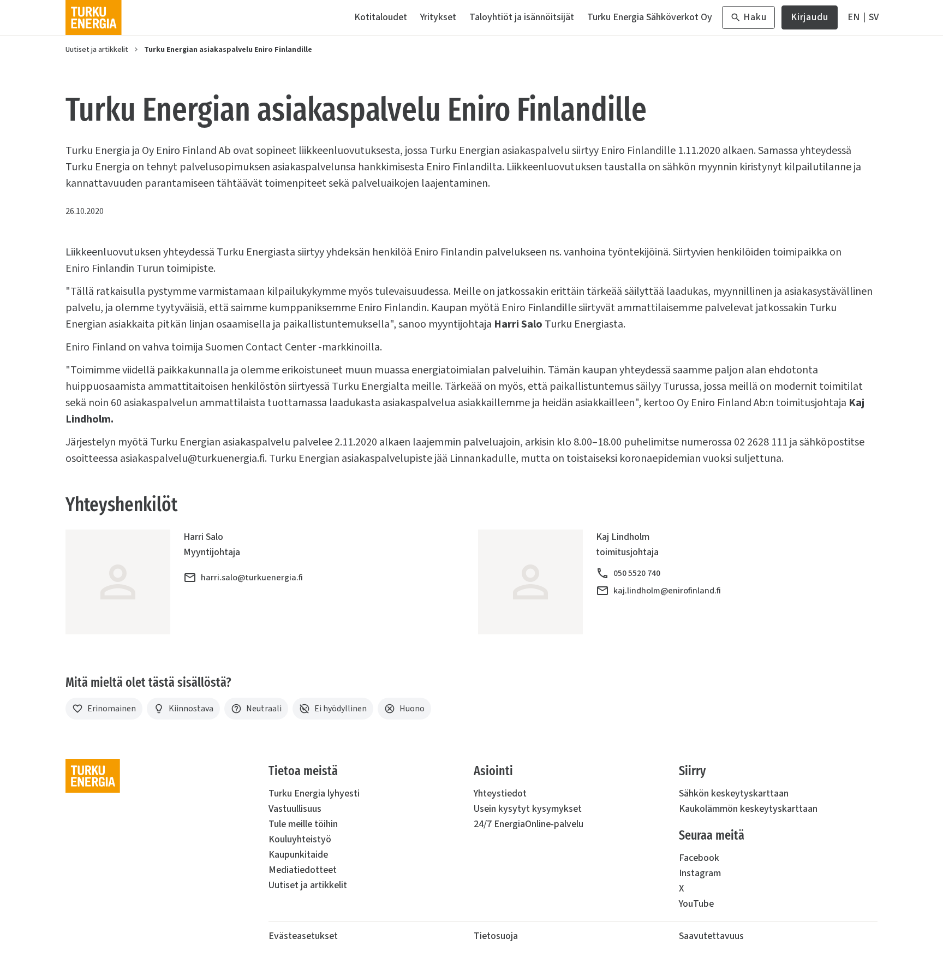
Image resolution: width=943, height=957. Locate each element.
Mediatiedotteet (302, 870)
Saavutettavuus (711, 936)
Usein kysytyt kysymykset (528, 809)
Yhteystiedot (500, 793)
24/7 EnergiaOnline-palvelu (528, 824)
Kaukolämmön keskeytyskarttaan (748, 809)
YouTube (696, 904)
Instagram (700, 873)
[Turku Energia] (93, 17)
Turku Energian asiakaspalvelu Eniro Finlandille (228, 49)
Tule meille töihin (303, 824)
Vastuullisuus (294, 809)
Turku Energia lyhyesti (314, 793)
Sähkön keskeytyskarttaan (734, 793)
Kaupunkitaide (298, 854)
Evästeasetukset (303, 936)
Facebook (699, 858)
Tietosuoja (496, 936)
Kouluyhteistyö (299, 839)
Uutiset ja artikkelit (96, 49)
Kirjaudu (809, 19)
